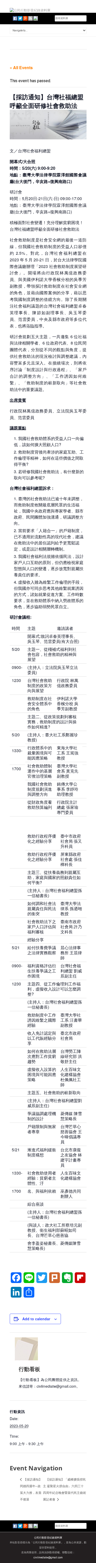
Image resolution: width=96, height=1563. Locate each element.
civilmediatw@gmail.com (48, 1557)
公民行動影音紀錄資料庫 (48, 1537)
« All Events (21, 67)
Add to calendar (36, 1318)
